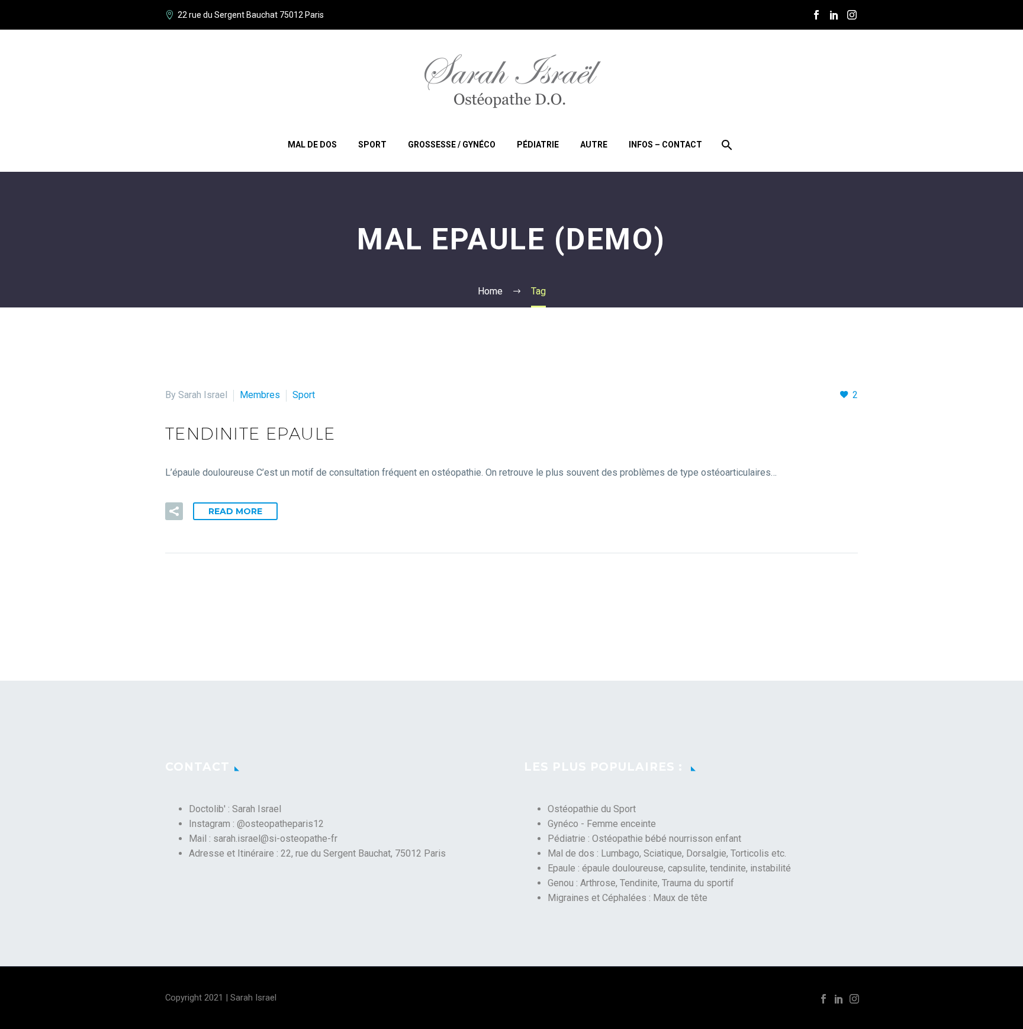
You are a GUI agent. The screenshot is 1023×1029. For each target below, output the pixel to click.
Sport (372, 144)
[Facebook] (816, 15)
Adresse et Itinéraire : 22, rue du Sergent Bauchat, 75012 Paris (317, 853)
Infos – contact (665, 144)
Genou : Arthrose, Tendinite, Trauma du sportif (641, 883)
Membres (260, 394)
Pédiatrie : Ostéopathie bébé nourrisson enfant (644, 838)
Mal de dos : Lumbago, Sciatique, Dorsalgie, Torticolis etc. (667, 853)
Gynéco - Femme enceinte (602, 823)
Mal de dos (312, 144)
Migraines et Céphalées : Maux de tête (627, 897)
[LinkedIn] (834, 15)
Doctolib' (207, 809)
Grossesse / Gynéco (452, 144)
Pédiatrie (538, 144)
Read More (235, 511)
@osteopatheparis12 (280, 823)
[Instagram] (852, 15)
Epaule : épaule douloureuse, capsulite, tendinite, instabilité (669, 868)
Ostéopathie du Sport (592, 809)
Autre (593, 144)
